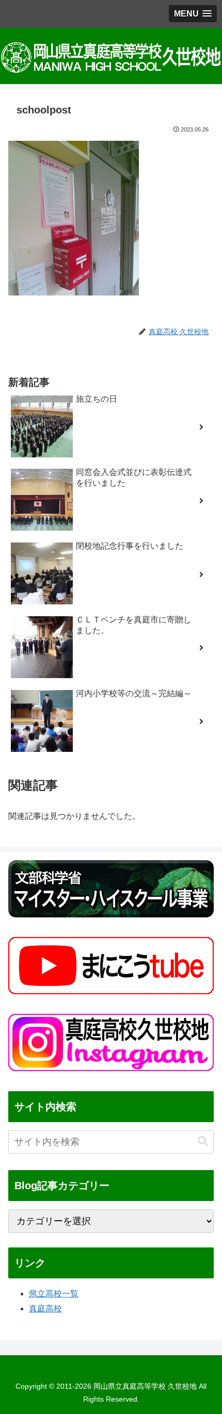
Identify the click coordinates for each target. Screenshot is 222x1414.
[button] (203, 1141)
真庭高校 (45, 1308)
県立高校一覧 (53, 1293)
